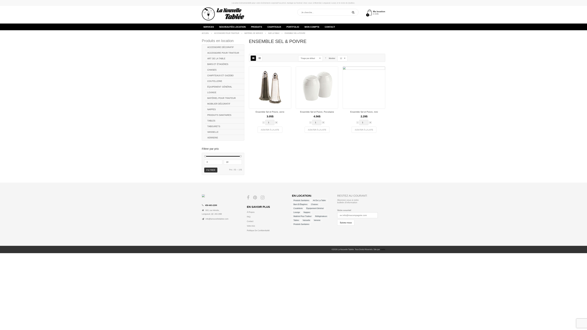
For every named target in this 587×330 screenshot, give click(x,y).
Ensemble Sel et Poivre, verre (270, 112)
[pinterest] (255, 197)
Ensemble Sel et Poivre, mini (364, 112)
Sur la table (273, 33)
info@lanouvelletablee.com (217, 219)
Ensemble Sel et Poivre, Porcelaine (317, 112)
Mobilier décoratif (218, 104)
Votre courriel (344, 210)
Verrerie (212, 137)
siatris (382, 249)
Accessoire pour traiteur (226, 33)
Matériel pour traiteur (221, 98)
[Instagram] (262, 197)
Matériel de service (253, 33)
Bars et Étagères (217, 64)
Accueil (205, 33)
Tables (211, 120)
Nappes (211, 109)
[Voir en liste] (259, 58)
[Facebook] (248, 197)
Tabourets (213, 126)
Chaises (211, 70)
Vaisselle (212, 132)
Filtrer (210, 170)
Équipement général (219, 87)
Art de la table (216, 58)
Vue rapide (286, 98)
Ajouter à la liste (270, 130)
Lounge (211, 92)
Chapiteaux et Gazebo (220, 75)
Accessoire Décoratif (220, 47)
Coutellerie (214, 81)
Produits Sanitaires (219, 115)
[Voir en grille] (253, 58)
